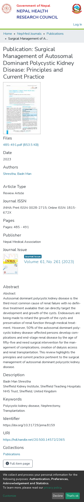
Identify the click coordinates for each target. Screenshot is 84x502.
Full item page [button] (19, 463)
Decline (58, 496)
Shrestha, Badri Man (17, 174)
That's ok (72, 496)
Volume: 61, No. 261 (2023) (49, 261)
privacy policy (52, 488)
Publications (55, 33)
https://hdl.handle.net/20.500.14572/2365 (34, 439)
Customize (9, 496)
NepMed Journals (29, 33)
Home (7, 33)
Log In (77, 24)
